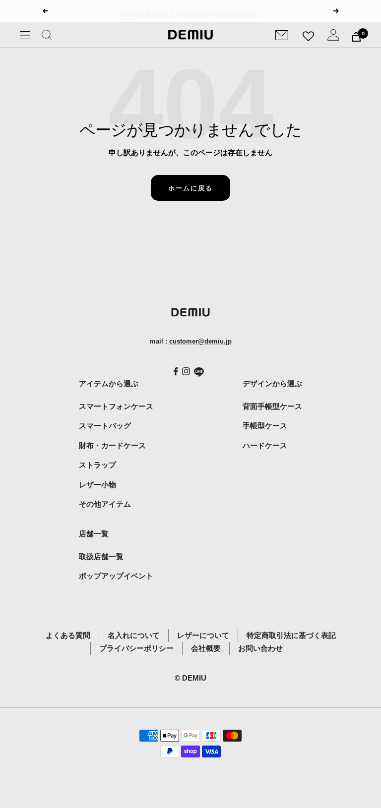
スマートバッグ (105, 425)
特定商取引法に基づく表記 (291, 635)
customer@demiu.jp (200, 341)
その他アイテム (105, 504)
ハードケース (265, 445)
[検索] (47, 37)
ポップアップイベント (116, 576)
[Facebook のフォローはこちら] (176, 371)
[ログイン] (333, 37)
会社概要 (206, 648)
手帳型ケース (265, 425)
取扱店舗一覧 (101, 556)
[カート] (356, 37)
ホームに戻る (190, 188)
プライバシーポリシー (136, 648)
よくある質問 (68, 635)
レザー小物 (97, 484)
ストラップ (97, 465)
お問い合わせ (260, 648)
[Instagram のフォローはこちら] (186, 371)
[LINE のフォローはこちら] (199, 372)
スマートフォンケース (116, 406)
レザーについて (203, 635)
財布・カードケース (112, 445)
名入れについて (134, 635)
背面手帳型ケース (272, 406)
